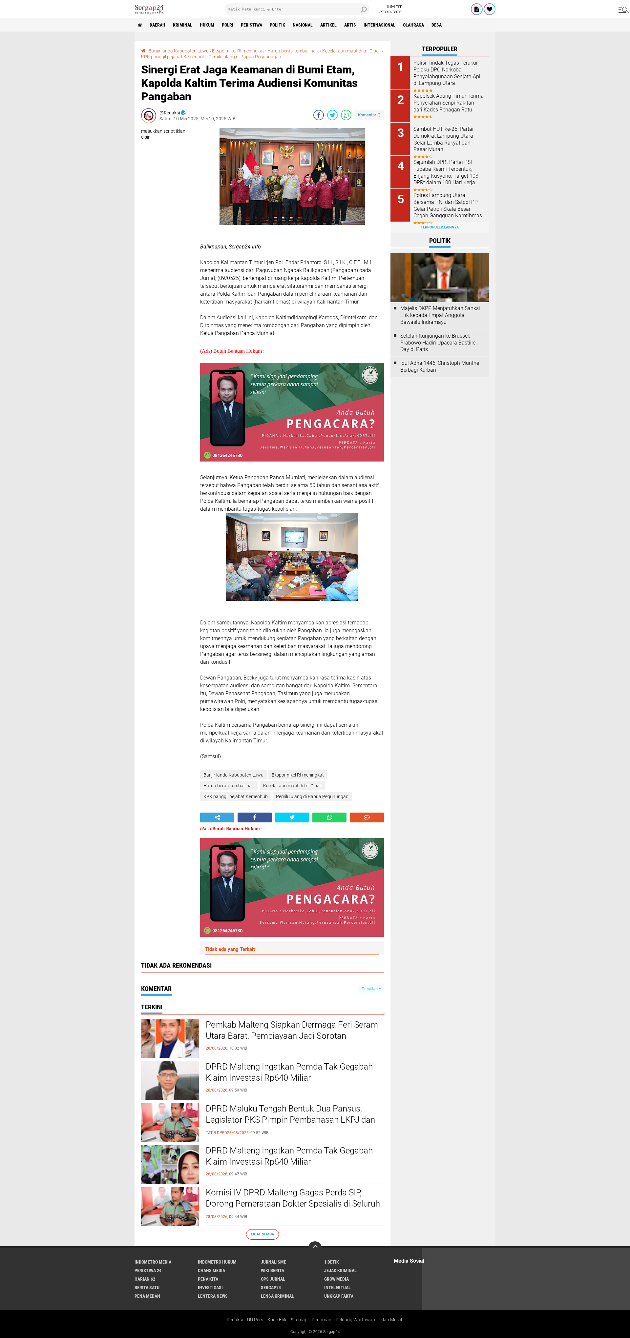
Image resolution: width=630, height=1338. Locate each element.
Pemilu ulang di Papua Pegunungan (245, 56)
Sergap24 (271, 1287)
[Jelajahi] (622, 9)
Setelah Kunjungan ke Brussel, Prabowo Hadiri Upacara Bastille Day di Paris (437, 343)
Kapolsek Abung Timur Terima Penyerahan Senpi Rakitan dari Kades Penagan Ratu (448, 103)
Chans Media (211, 1270)
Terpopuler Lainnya (440, 227)
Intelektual (337, 1287)
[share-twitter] (332, 115)
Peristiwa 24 (148, 1270)
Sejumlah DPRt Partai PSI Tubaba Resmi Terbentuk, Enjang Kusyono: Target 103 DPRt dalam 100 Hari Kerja (445, 172)
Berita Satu (147, 1287)
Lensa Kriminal (277, 1296)
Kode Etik (276, 1319)
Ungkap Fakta (338, 1296)
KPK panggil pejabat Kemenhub (173, 56)
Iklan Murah (391, 1319)
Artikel (328, 25)
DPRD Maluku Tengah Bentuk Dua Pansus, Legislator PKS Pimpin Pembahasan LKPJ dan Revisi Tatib (290, 1120)
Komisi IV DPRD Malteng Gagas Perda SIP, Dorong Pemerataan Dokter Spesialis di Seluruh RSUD (293, 1204)
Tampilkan (370, 989)
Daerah (157, 25)
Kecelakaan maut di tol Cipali (351, 50)
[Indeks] (477, 9)
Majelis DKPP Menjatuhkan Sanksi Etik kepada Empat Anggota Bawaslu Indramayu (440, 315)
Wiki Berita (272, 1270)
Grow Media (336, 1279)
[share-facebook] (318, 115)
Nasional (303, 25)
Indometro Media (153, 1262)
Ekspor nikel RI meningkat (238, 50)
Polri (227, 25)
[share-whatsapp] (346, 115)
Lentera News (213, 1296)
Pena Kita (208, 1279)
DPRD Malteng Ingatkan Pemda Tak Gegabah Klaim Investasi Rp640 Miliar (289, 1072)
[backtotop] (315, 1247)
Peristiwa (251, 25)
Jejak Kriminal (340, 1270)
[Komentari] (367, 817)
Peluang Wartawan (355, 1319)
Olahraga (413, 25)
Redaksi (235, 1319)
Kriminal (182, 25)
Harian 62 (145, 1279)
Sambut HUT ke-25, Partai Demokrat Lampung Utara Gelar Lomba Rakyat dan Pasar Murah (443, 139)
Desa (436, 25)
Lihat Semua (262, 1234)
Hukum (207, 25)
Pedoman (321, 1319)
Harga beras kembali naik (293, 50)
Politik (277, 25)
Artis (350, 25)
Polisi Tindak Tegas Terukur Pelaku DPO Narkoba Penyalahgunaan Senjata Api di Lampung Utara (446, 73)
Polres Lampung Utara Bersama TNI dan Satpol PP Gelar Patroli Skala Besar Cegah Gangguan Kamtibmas (447, 205)
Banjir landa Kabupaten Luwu (179, 50)
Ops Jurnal (273, 1279)
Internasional (379, 25)
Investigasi (210, 1287)
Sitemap (299, 1319)
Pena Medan (147, 1296)
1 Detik (331, 1262)
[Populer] (489, 9)
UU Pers (255, 1319)
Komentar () (369, 114)
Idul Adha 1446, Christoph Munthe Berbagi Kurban (439, 366)
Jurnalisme (273, 1262)
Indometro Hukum (217, 1262)
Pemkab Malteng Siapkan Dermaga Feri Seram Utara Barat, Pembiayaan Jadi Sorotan (292, 1030)
